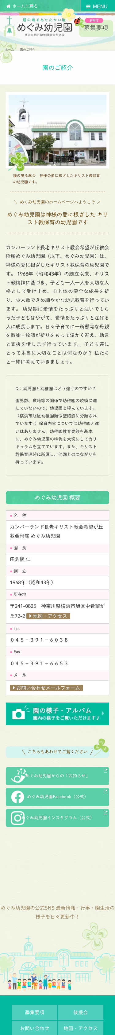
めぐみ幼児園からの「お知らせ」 (57, 776)
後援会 (80, 1012)
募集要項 (96, 27)
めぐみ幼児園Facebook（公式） (57, 797)
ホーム (9, 49)
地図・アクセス (50, 616)
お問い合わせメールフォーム (48, 687)
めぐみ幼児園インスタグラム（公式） (57, 818)
